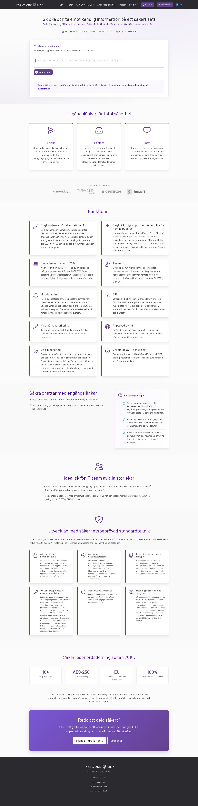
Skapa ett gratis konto (89, 740)
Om (61, 4)
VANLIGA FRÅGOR (85, 4)
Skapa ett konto (45, 85)
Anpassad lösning (106, 4)
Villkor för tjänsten (99, 778)
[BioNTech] (111, 191)
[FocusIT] (136, 192)
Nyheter (122, 4)
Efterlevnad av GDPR (99, 786)
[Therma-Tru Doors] (86, 191)
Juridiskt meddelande (99, 791)
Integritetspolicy (99, 782)
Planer (70, 4)
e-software (106, 772)
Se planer (116, 740)
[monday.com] (62, 191)
